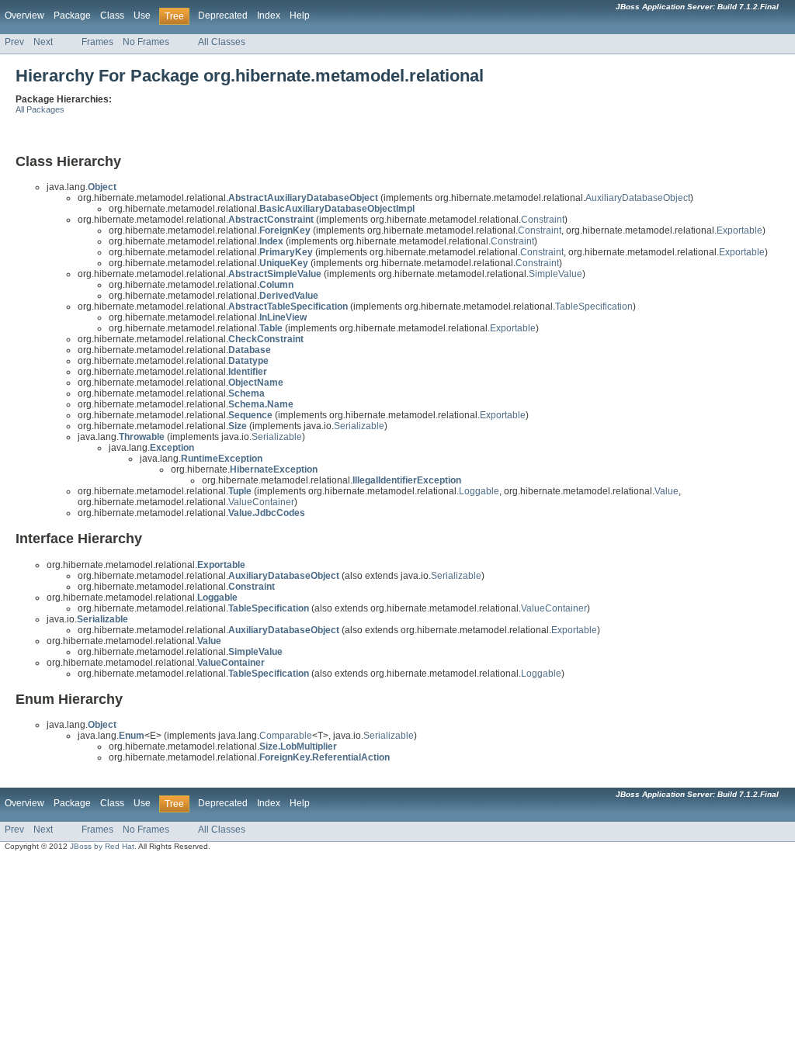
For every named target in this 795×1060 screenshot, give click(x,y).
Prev (14, 41)
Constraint (542, 219)
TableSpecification (594, 306)
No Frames (146, 41)
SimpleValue (555, 273)
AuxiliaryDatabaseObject (637, 197)
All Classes (221, 41)
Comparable (285, 735)
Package (72, 15)
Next (43, 41)
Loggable (479, 491)
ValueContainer (261, 502)
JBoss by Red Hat (102, 846)
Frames (97, 41)
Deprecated (223, 15)
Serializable (359, 426)
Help (300, 15)
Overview (24, 15)
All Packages (40, 109)
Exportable (739, 230)
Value (666, 491)
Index (268, 15)
